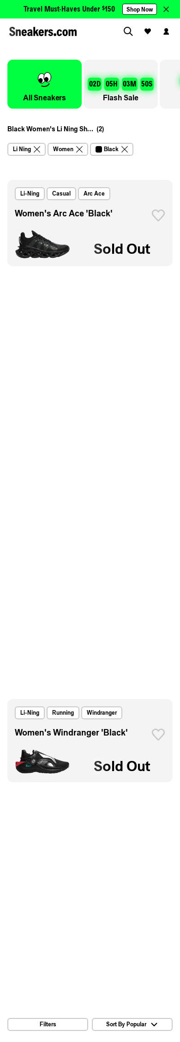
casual (61, 193)
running (63, 712)
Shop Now (139, 9)
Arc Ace (94, 193)
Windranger (102, 712)
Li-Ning (29, 193)
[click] (158, 215)
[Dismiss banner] (166, 9)
